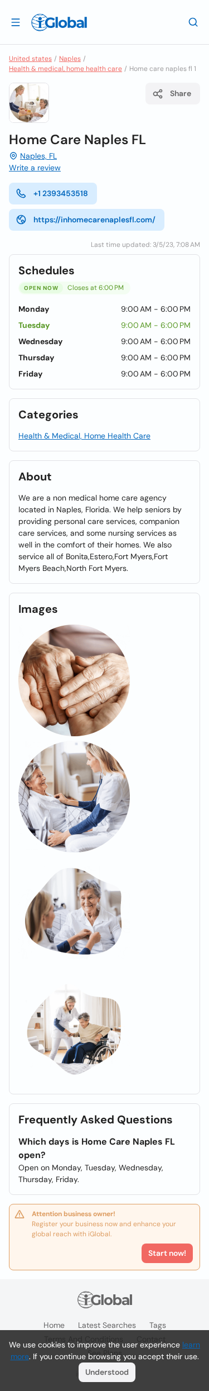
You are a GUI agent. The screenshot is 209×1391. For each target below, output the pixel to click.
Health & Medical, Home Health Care (84, 436)
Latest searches (107, 1325)
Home (54, 1325)
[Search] (193, 22)
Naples (70, 58)
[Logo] (59, 22)
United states (30, 58)
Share (180, 93)
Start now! (167, 1253)
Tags (157, 1325)
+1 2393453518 (60, 193)
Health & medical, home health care (65, 68)
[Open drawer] (15, 22)
